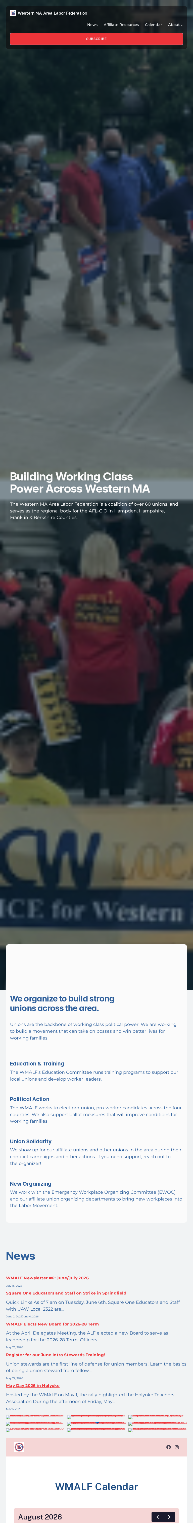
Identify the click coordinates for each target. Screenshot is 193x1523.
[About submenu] (182, 25)
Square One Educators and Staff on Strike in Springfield (66, 1293)
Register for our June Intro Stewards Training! (55, 1354)
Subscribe (96, 39)
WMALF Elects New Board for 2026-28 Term (52, 1324)
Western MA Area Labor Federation (52, 13)
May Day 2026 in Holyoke (33, 1385)
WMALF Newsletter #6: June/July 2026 (47, 1278)
